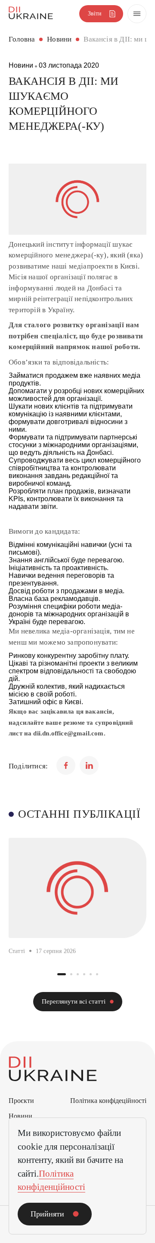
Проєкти (21, 1100)
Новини (59, 39)
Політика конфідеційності (108, 1100)
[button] (61, 974)
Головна (22, 39)
